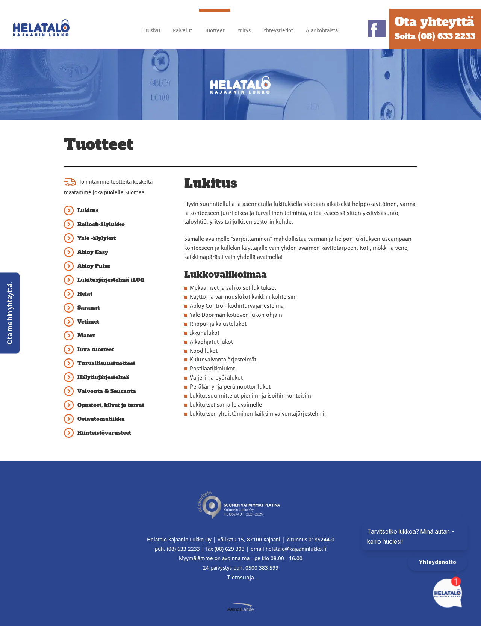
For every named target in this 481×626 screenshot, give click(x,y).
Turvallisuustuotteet (106, 363)
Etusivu (151, 30)
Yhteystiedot (278, 30)
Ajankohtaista (322, 30)
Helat (84, 294)
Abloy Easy (92, 252)
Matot (86, 335)
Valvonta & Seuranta (106, 391)
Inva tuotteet (95, 349)
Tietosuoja (240, 577)
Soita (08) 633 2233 (435, 36)
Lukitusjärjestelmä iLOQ (110, 280)
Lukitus (87, 210)
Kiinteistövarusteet (104, 433)
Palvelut (182, 30)
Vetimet (88, 321)
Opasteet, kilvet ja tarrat (110, 405)
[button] (10, 313)
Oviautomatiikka (101, 419)
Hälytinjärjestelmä (103, 377)
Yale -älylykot (96, 238)
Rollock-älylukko (101, 224)
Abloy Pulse (93, 266)
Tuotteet (215, 30)
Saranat (88, 307)
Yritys (244, 30)
